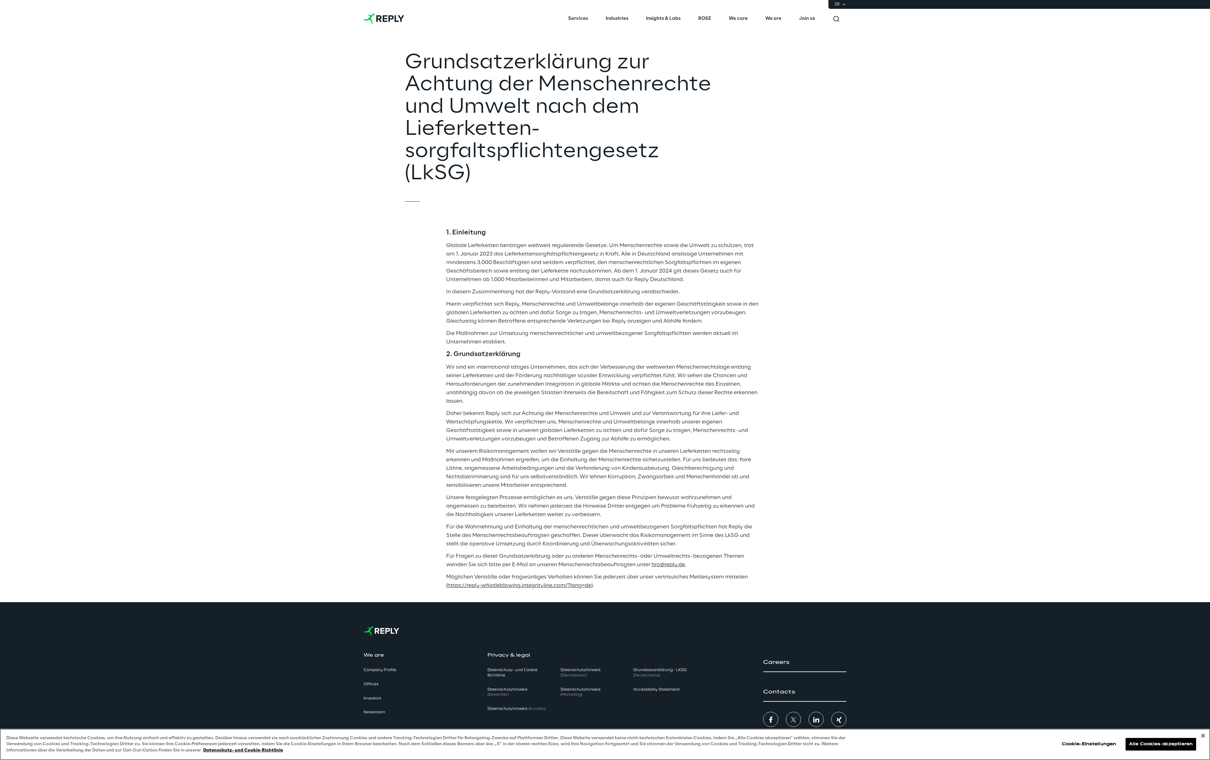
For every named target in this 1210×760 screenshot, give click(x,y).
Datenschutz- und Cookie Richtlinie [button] (512, 672)
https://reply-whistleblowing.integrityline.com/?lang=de (519, 585)
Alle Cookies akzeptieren (1161, 744)
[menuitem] (578, 19)
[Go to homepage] (384, 19)
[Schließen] (1203, 736)
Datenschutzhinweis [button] (507, 692)
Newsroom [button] (374, 712)
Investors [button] (372, 698)
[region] (605, 744)
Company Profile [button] (380, 670)
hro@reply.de (668, 564)
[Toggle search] (836, 19)
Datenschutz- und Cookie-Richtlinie (243, 750)
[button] (804, 662)
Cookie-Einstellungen (1089, 744)
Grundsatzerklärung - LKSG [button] (660, 672)
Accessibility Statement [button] (656, 690)
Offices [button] (371, 684)
